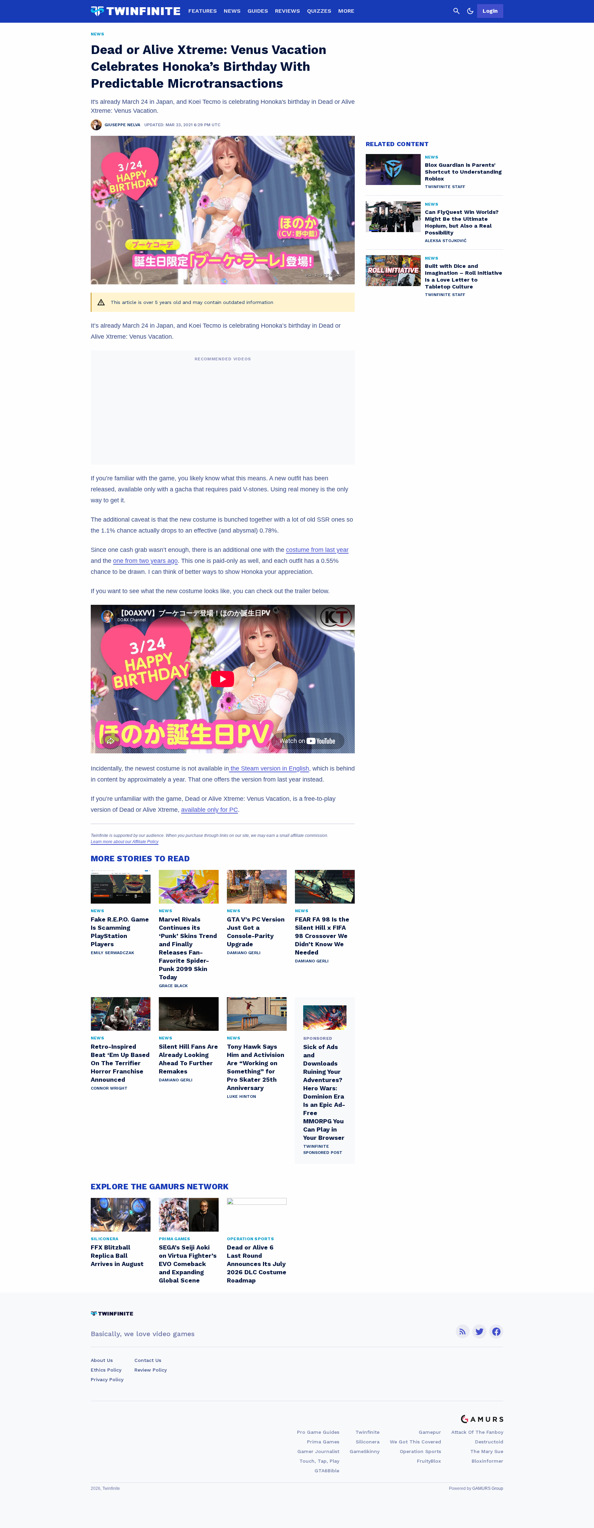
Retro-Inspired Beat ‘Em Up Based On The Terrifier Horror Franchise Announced (120, 1063)
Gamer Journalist (318, 1451)
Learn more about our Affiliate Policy (124, 841)
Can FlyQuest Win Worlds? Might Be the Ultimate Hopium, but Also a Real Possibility (461, 222)
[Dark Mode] (470, 11)
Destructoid (489, 1441)
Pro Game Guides (318, 1432)
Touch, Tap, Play (319, 1461)
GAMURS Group (487, 1488)
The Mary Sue (486, 1451)
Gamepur (430, 1432)
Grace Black (173, 985)
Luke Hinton (241, 1096)
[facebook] (496, 1331)
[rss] (463, 1331)
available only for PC (209, 809)
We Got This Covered (415, 1441)
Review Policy (150, 1370)
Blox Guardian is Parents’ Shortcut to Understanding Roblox (463, 172)
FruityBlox (429, 1461)
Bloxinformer (487, 1461)
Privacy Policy (107, 1379)
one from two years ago (145, 560)
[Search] (456, 11)
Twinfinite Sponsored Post (322, 1149)
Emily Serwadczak (112, 952)
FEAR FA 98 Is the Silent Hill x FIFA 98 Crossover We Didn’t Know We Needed (322, 936)
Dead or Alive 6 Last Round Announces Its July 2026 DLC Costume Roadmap (256, 1264)
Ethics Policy (106, 1370)
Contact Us (147, 1360)
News (232, 11)
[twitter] (479, 1331)
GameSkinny (365, 1451)
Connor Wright (109, 1088)
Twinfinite (367, 1432)
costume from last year (317, 549)
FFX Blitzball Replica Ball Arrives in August (117, 1255)
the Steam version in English (269, 768)
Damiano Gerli (244, 952)
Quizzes (319, 11)
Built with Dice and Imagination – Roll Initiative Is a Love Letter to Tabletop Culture (463, 276)
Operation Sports (420, 1451)
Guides (258, 11)
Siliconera (368, 1441)
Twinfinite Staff (445, 186)
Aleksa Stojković (445, 240)
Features (202, 11)
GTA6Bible (327, 1470)
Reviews (287, 11)
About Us (102, 1360)
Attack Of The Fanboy (477, 1432)
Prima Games (323, 1441)
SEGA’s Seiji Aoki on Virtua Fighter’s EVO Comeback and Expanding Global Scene (188, 1264)
